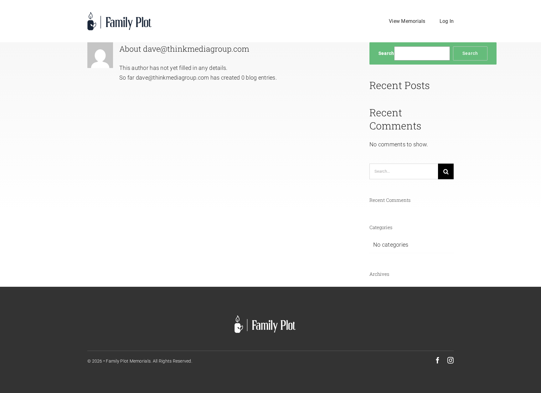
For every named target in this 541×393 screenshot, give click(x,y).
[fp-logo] (120, 14)
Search (386, 53)
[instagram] (450, 360)
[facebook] (438, 360)
